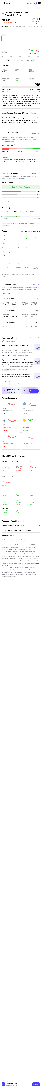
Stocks (20, 8)
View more (33, 113)
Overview (5, 26)
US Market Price (14, 8)
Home (3, 8)
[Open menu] (39, 3)
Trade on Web (30, 3)
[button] (14, 145)
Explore (7, 8)
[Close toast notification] (3, 1079)
